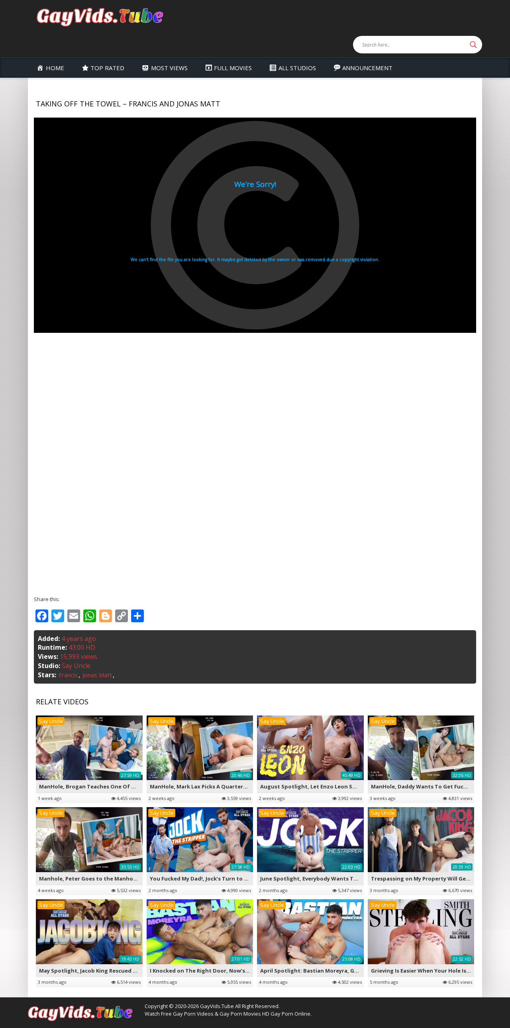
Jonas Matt (97, 675)
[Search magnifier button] (473, 44)
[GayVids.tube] (99, 16)
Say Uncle (76, 665)
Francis (68, 675)
